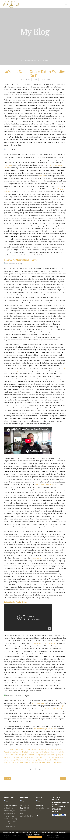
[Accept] (68, 835)
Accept (31, 837)
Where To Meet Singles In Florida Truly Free (15, 760)
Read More (38, 837)
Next (62, 778)
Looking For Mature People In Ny (49, 755)
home (22, 60)
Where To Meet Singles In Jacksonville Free (37, 760)
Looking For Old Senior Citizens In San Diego (30, 755)
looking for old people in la (38, 703)
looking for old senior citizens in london (44, 485)
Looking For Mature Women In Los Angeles (29, 757)
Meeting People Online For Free (40, 762)
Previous (8, 778)
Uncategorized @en (32, 60)
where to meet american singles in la (53, 708)
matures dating (8, 165)
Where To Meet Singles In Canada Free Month (51, 757)
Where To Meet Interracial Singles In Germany (48, 752)
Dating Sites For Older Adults (55, 762)
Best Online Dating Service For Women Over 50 (20, 762)
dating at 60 (42, 176)
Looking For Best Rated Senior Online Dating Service (28, 749)
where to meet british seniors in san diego (44, 643)
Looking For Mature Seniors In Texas (50, 749)
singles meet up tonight (37, 558)
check (36, 80)
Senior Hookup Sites (9, 749)
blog (26, 60)
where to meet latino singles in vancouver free (44, 729)
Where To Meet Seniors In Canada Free (27, 752)
